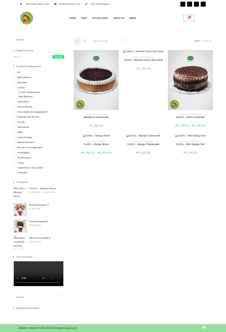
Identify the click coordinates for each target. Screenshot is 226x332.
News (133, 18)
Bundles (22, 82)
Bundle (23, 172)
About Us (118, 18)
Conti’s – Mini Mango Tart (190, 144)
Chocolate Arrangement (32, 111)
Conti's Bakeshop (99, 114)
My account (100, 18)
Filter (58, 56)
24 (206, 40)
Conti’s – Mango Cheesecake (143, 144)
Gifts (20, 132)
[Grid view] (77, 41)
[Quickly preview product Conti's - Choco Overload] (211, 56)
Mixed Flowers (26, 142)
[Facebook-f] (182, 4)
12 (202, 40)
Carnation (23, 101)
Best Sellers (24, 77)
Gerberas (23, 127)
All (210, 40)
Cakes (88, 114)
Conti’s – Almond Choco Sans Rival (143, 59)
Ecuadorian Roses (28, 116)
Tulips (20, 162)
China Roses (25, 106)
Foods (21, 122)
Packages (23, 152)
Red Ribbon (26, 96)
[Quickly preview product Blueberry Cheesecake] (117, 56)
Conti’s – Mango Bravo (96, 144)
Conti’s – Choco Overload (190, 117)
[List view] (84, 41)
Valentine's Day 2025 (30, 167)
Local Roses (24, 137)
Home (72, 18)
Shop (84, 18)
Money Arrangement (30, 147)
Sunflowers (24, 157)
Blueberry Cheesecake (96, 117)
